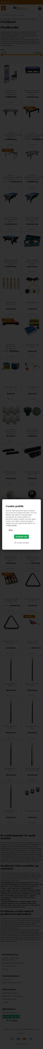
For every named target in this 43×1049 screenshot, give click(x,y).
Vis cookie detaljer (21, 543)
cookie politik (11, 525)
